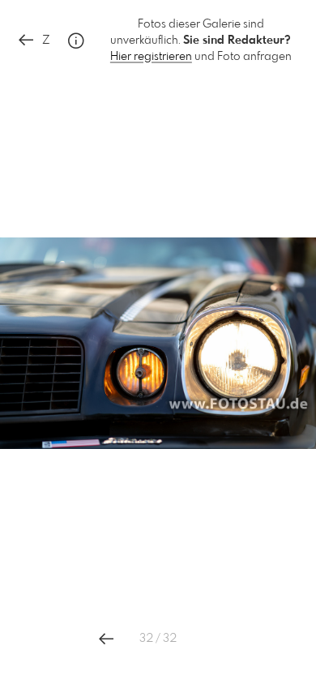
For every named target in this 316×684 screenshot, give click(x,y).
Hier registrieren (151, 56)
